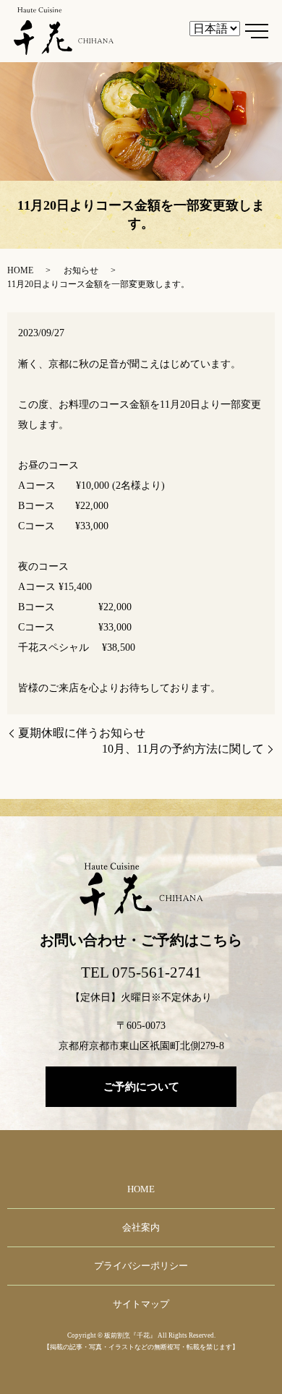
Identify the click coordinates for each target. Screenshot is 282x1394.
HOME (20, 270)
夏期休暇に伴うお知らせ (81, 733)
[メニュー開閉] (256, 31)
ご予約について (141, 1086)
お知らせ (81, 270)
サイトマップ (141, 1304)
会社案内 (141, 1227)
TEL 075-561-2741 (141, 972)
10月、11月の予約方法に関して (183, 749)
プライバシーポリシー (141, 1265)
